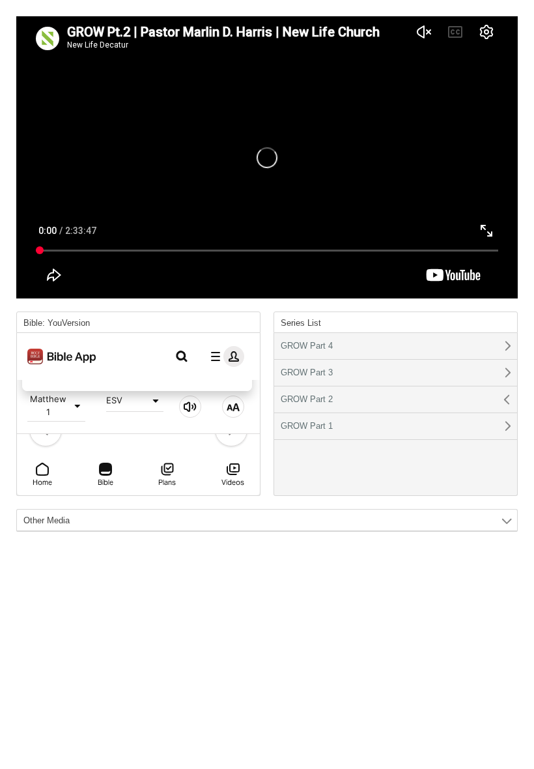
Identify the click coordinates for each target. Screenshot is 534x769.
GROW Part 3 (307, 372)
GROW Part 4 (307, 346)
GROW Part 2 (307, 399)
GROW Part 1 (307, 426)
